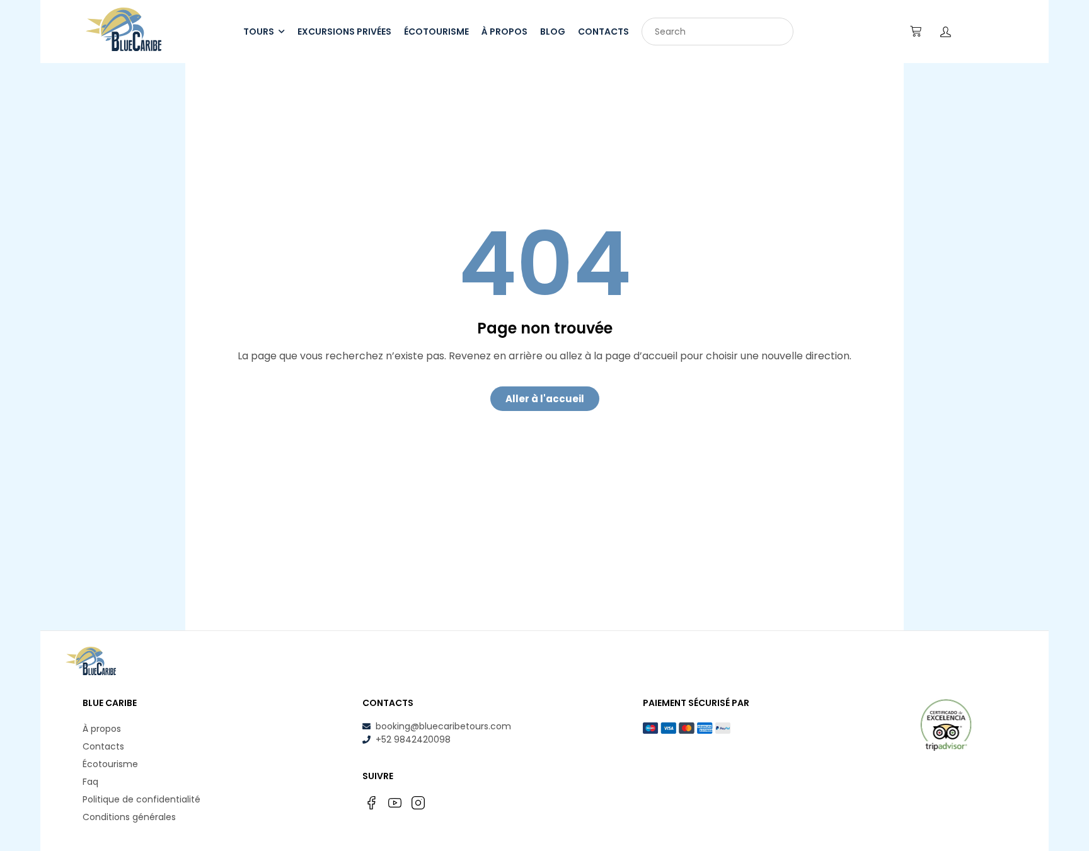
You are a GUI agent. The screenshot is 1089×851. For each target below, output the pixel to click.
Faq (90, 781)
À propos (102, 728)
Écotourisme (110, 764)
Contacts (103, 746)
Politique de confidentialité (141, 799)
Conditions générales (129, 817)
